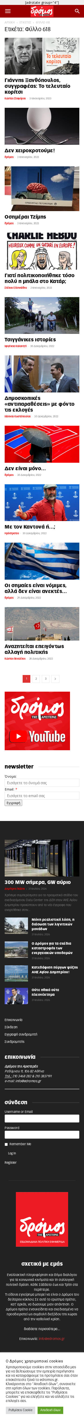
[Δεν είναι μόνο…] (42, 444)
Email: (11, 789)
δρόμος (9, 157)
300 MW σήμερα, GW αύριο (38, 882)
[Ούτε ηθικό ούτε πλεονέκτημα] (16, 996)
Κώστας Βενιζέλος (15, 658)
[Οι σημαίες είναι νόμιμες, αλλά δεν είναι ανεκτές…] (42, 561)
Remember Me (20, 1144)
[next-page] (55, 679)
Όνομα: (11, 776)
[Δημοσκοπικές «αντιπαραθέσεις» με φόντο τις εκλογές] (42, 373)
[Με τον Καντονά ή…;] (42, 502)
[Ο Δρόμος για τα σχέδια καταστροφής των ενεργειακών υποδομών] (16, 949)
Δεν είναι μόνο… (25, 468)
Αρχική (10, 22)
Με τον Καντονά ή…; (30, 527)
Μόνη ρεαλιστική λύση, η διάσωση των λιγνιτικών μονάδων (53, 924)
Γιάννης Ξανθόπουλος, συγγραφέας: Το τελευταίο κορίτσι (37, 86)
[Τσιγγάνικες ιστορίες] (42, 315)
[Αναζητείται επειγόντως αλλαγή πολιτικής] (42, 623)
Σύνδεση (11, 1027)
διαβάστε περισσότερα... (42, 1329)
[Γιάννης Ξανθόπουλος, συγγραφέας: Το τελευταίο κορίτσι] (42, 56)
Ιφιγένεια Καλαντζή (16, 346)
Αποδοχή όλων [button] (50, 1410)
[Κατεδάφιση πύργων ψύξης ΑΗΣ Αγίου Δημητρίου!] (16, 973)
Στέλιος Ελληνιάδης (16, 288)
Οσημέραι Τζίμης (25, 217)
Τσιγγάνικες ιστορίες (30, 339)
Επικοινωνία (14, 1020)
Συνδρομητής (14, 1042)
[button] (7, 11)
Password (12, 1128)
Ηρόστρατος (12, 533)
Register (11, 1162)
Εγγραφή (13, 803)
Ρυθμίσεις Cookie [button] (20, 1410)
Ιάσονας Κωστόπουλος (18, 416)
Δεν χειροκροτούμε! (30, 150)
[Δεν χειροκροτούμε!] (42, 126)
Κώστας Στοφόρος (15, 98)
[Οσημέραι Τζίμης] (42, 188)
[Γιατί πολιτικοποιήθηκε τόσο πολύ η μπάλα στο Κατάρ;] (42, 251)
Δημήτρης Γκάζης (15, 889)
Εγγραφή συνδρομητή (21, 1034)
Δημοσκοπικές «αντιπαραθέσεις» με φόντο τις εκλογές (40, 404)
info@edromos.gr (28, 1081)
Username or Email (19, 1112)
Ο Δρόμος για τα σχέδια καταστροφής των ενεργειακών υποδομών (52, 948)
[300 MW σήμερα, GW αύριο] (42, 858)
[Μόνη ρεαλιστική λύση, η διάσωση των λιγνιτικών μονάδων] (16, 925)
